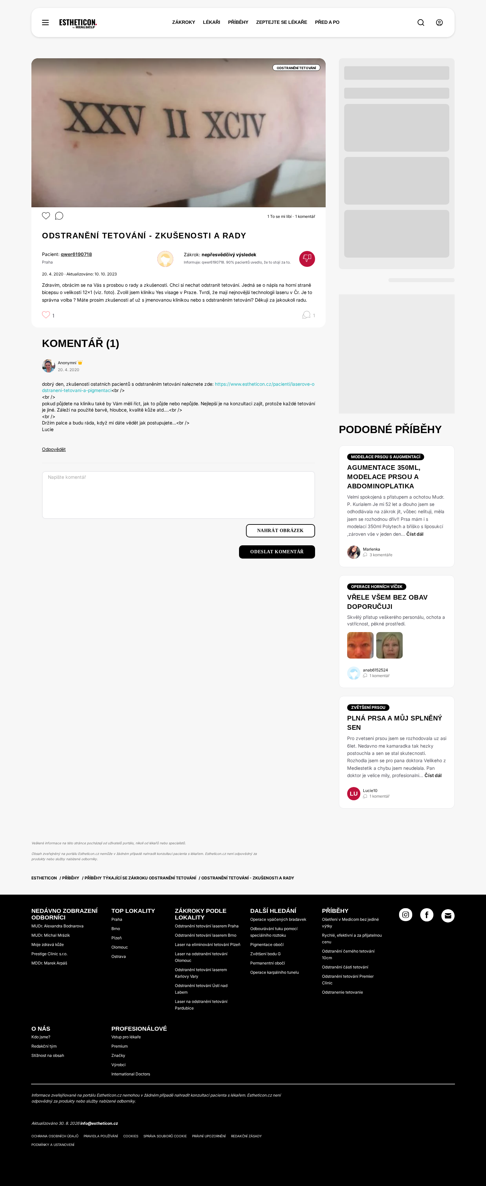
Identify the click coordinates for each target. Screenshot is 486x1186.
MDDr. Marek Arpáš (49, 963)
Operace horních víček (376, 586)
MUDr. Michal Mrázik (50, 935)
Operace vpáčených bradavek (278, 919)
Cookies (130, 1136)
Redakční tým (44, 1046)
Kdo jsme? (40, 1036)
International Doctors (130, 1073)
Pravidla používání (101, 1136)
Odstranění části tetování (345, 966)
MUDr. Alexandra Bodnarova (57, 925)
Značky (118, 1055)
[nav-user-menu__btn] (439, 22)
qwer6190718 (76, 254)
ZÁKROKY (183, 22)
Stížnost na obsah (47, 1055)
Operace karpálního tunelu (274, 972)
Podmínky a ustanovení (52, 1145)
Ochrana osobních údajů (54, 1136)
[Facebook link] (426, 916)
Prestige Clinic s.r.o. (49, 953)
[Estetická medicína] (78, 23)
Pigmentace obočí (267, 944)
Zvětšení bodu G (265, 953)
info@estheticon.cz (99, 1123)
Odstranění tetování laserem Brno (205, 935)
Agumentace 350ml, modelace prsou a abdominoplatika (384, 477)
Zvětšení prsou (368, 707)
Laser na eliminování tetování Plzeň (207, 944)
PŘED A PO (327, 22)
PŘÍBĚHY (238, 22)
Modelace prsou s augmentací (385, 456)
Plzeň (116, 937)
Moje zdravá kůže (47, 944)
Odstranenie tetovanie (342, 992)
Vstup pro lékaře (126, 1036)
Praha (116, 919)
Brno (115, 928)
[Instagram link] (405, 916)
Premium (119, 1046)
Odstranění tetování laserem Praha (207, 925)
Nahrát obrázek (280, 530)
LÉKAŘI (211, 22)
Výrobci (118, 1064)
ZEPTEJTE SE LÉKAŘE (281, 22)
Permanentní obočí (267, 963)
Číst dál (415, 534)
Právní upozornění (209, 1136)
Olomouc (119, 947)
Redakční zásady (246, 1136)
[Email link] (448, 915)
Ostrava (118, 956)
